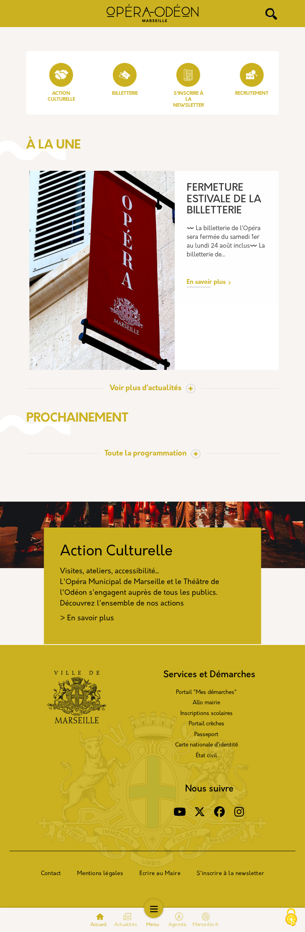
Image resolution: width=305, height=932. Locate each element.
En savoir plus (206, 282)
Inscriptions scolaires (206, 713)
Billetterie (125, 93)
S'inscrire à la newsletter (230, 874)
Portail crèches (206, 724)
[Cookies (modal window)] (291, 918)
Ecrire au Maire (160, 874)
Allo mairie (206, 702)
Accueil (99, 924)
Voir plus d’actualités (145, 388)
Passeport (206, 734)
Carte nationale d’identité (206, 745)
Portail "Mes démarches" (206, 692)
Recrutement (252, 93)
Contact (51, 874)
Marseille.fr (206, 924)
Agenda (177, 924)
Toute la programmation (145, 453)
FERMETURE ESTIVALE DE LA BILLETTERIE (224, 199)
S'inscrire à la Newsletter (188, 99)
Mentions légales (100, 874)
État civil (206, 755)
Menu (152, 924)
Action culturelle (61, 96)
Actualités (125, 924)
